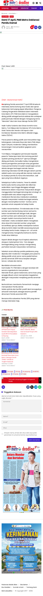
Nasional (7, 374)
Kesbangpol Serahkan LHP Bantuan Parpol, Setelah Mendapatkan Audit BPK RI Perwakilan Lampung (9, 332)
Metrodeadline (7, 591)
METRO (36, 371)
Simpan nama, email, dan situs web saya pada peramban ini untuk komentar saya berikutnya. (20, 434)
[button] (33, 3)
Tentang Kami (31, 587)
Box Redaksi (6, 587)
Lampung (27, 371)
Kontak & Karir (18, 587)
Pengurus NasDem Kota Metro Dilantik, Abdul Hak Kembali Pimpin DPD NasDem (28, 331)
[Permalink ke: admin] (4, 27)
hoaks (11, 371)
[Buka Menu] (37, 3)
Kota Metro (5, 16)
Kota (18, 371)
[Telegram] (36, 387)
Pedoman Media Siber (9, 585)
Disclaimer (24, 585)
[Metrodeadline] (16, 3)
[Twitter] (32, 387)
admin (8, 26)
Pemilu (16, 374)
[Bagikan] (39, 27)
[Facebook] (28, 387)
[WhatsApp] (39, 387)
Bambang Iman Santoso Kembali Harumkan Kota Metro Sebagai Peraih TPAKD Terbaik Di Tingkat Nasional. (10, 357)
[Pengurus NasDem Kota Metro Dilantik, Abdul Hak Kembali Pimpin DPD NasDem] (28, 322)
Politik (11, 16)
